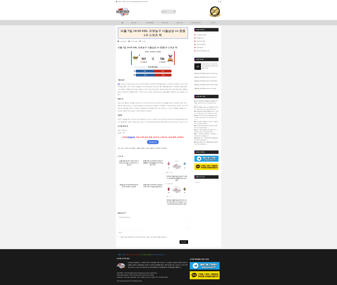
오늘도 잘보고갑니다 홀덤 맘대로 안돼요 (206, 142)
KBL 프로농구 (132, 148)
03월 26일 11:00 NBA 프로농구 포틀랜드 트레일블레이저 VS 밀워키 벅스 (153, 163)
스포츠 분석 (157, 148)
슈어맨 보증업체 (147, 254)
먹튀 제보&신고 (159, 254)
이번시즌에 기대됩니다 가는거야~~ (205, 121)
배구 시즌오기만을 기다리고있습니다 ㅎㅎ (207, 129)
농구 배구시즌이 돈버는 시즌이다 (204, 125)
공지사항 (198, 47)
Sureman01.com (128, 281)
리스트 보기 (153, 142)
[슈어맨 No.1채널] (215, 11)
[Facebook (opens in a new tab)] (219, 2)
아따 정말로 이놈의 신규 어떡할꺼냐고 (206, 107)
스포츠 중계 (163, 148)
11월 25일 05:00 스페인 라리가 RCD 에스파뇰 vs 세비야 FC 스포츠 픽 (129, 163)
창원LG (143, 148)
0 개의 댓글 (134, 41)
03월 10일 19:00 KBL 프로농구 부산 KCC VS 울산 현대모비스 (153, 185)
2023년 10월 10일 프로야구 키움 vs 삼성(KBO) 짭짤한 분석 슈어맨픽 (177, 178)
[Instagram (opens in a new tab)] (220, 2)
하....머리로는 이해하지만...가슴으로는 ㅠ (207, 133)
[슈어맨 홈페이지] (122, 22)
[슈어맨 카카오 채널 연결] (206, 166)
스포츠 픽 (126, 148)
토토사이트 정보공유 (201, 50)
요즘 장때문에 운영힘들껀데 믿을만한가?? (207, 101)
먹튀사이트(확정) (133, 254)
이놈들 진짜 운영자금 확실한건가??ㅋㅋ (206, 111)
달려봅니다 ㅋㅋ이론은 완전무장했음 (205, 138)
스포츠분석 (123, 41)
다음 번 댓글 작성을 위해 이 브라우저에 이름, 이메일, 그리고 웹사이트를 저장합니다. (143, 237)
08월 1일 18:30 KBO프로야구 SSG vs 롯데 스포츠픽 (129, 185)
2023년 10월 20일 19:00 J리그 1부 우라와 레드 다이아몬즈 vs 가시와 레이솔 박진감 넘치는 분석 (177, 202)
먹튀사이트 (199, 41)
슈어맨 (143, 41)
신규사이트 (199, 44)
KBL (119, 84)
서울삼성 (138, 148)
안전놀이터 (131, 137)
